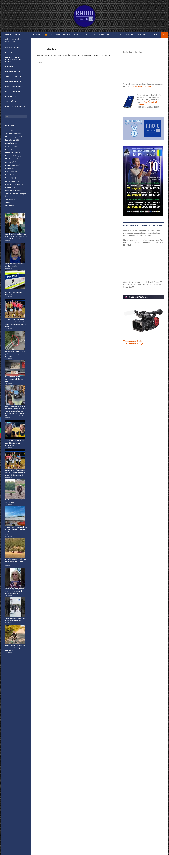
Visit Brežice (9, 205)
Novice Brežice (80, 35)
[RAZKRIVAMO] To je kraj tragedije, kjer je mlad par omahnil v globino (15, 354)
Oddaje (66, 35)
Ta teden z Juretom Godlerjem (15, 194)
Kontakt (156, 35)
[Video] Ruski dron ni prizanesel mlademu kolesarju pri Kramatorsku (15, 648)
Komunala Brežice (12, 96)
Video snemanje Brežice (132, 341)
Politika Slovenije (11, 181)
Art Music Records (11, 133)
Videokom (8, 202)
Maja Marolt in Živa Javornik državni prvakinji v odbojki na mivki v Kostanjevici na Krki (15, 472)
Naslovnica (36, 35)
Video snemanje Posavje (133, 344)
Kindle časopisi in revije (14, 86)
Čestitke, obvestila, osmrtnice (132, 35)
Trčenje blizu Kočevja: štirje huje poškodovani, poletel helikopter (14, 292)
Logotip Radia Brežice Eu (15, 106)
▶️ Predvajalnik (52, 35)
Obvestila (8, 168)
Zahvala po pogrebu (13, 76)
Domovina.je (9, 143)
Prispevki (8, 187)
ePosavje (8, 146)
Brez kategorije (10, 140)
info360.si (8, 149)
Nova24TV (9, 162)
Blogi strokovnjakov (12, 137)
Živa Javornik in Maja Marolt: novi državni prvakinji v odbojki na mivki (15, 443)
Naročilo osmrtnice (13, 71)
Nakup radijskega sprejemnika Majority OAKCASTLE (13, 59)
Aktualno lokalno (12, 47)
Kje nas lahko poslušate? (102, 35)
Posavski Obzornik (11, 184)
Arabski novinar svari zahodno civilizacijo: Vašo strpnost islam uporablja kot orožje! (16, 236)
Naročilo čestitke (12, 66)
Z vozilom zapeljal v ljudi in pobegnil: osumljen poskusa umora (16, 561)
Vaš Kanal (8, 199)
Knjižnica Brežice (11, 152)
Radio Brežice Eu (14, 35)
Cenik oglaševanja (12, 91)
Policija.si (8, 178)
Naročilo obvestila (13, 81)
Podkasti (8, 52)
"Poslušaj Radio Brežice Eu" (141, 86)
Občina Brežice (10, 165)
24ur (7, 130)
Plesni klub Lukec (11, 171)
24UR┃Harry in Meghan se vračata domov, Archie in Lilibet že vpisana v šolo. (15, 591)
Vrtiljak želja (10, 101)
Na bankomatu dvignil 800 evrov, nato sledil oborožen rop (14, 379)
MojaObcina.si (10, 159)
